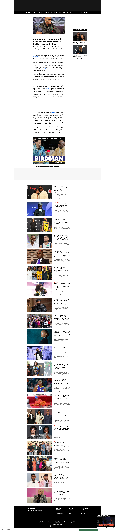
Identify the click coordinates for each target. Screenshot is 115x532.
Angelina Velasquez (37, 52)
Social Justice (50, 12)
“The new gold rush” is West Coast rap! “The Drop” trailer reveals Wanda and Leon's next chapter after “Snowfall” (62, 444)
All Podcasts (58, 510)
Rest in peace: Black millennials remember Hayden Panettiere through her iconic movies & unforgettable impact (62, 492)
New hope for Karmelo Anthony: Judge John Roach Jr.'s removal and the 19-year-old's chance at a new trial (62, 317)
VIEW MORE (79, 58)
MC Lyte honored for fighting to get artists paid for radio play (61, 349)
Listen (46, 12)
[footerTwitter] (62, 526)
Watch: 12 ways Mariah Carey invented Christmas (103, 528)
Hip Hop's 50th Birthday (46, 166)
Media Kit (70, 513)
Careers (70, 514)
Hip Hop (53, 112)
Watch (42, 12)
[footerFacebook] (59, 526)
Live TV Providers (59, 512)
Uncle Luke (48, 88)
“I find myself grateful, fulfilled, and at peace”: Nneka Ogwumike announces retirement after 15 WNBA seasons (61, 382)
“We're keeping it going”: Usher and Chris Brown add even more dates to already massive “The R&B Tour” (61, 476)
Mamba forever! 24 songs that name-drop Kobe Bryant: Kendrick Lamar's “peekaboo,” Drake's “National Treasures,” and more (62, 270)
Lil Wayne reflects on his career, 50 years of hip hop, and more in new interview (80, 56)
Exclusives (56, 12)
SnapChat (83, 12)
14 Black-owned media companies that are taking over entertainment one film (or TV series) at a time (61, 413)
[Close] (114, 530)
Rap (52, 166)
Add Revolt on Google (51, 52)
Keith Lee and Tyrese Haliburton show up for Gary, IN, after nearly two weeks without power (61, 221)
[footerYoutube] (65, 526)
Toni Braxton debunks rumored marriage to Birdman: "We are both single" (79, 43)
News (60, 12)
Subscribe (69, 12)
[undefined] (80, 36)
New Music (56, 282)
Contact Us (82, 510)
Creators (64, 12)
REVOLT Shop (83, 513)
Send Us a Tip (71, 512)
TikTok (81, 12)
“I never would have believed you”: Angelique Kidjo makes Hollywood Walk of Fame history (61, 397)
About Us (70, 509)
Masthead (70, 510)
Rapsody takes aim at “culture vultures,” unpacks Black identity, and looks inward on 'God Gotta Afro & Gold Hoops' (62, 286)
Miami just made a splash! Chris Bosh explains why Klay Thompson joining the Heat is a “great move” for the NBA (62, 237)
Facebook (84, 12)
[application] (106, 521)
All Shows (58, 509)
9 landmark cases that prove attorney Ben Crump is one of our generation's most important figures (62, 206)
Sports (55, 234)
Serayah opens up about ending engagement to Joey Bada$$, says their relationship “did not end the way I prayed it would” (61, 189)
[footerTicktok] (53, 526)
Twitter (86, 12)
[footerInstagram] (50, 526)
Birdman (47, 68)
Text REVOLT (83, 512)
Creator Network (59, 514)
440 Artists (58, 516)
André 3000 (35, 56)
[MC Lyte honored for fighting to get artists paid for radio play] (39, 353)
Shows (39, 12)
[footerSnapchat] (56, 526)
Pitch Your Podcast (59, 513)
